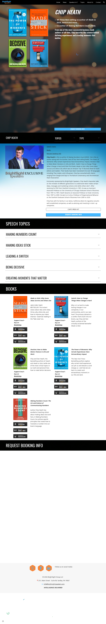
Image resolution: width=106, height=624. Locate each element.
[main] (77, 12)
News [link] (64, 2)
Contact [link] (98, 2)
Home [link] (58, 2)
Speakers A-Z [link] (73, 2)
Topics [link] (82, 2)
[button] (104, 2)
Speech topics (51, 147)
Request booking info (54, 154)
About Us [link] (90, 2)
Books (49, 150)
